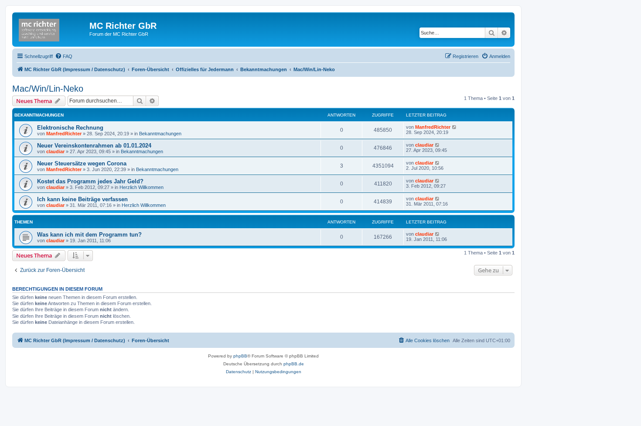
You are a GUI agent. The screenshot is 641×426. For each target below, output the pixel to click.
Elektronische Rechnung (70, 127)
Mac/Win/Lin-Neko (47, 88)
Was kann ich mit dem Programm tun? (89, 234)
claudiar (55, 151)
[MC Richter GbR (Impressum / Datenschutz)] (51, 28)
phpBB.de (293, 363)
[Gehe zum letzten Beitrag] (454, 127)
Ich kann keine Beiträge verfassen (82, 199)
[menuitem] (63, 56)
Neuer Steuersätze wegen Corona (81, 163)
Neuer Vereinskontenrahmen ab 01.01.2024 (94, 145)
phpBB (240, 356)
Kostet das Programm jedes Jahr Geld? (90, 181)
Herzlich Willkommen (141, 187)
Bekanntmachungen (160, 133)
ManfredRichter (64, 133)
